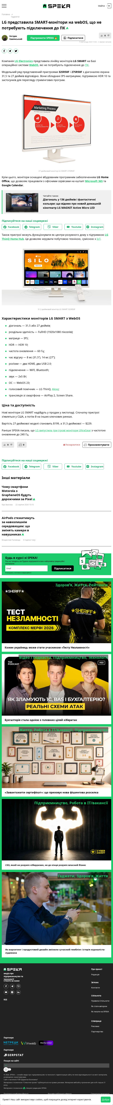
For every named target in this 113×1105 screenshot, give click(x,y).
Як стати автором (99, 1006)
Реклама (95, 1026)
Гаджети (15, 16)
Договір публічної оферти (60, 1093)
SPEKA (12, 1075)
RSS (5, 999)
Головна (6, 14)
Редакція (95, 974)
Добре (105, 1099)
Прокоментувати (98, 444)
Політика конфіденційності (16, 1093)
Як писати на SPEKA (100, 1011)
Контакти (95, 987)
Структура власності (100, 1093)
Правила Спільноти (100, 1000)
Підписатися (75, 38)
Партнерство (97, 1031)
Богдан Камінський (15, 37)
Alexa (55, 389)
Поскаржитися (72, 444)
